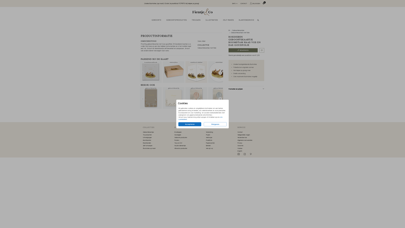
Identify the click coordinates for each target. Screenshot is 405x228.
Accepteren (190, 124)
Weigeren (215, 124)
